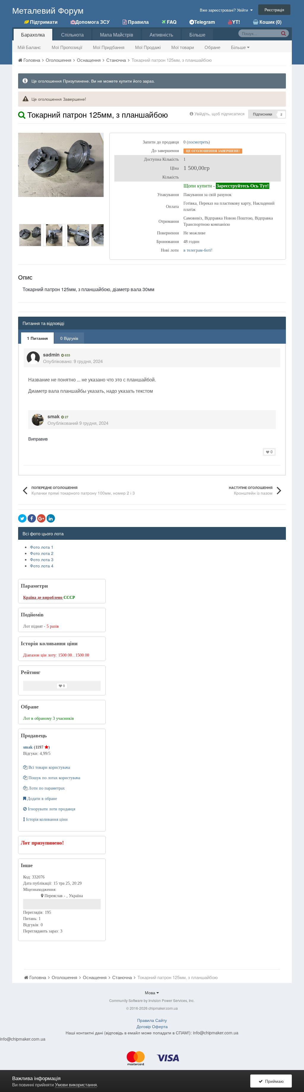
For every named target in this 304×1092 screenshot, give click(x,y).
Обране (212, 47)
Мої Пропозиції (67, 47)
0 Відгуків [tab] (69, 338)
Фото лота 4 (41, 566)
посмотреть (198, 142)
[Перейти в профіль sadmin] (33, 357)
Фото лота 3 (41, 559)
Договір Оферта (152, 1026)
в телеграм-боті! (198, 250)
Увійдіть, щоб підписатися (219, 113)
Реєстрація (274, 9)
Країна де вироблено (43, 597)
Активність (161, 34)
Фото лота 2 (41, 553)
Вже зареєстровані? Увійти (225, 10)
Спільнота (72, 34)
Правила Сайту (152, 1020)
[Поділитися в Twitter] (22, 518)
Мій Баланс (29, 47)
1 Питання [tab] (37, 338)
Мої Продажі (148, 47)
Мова (150, 992)
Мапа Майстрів (116, 34)
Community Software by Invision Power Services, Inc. (151, 1000)
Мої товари (182, 47)
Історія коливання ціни (46, 819)
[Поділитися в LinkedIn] (51, 518)
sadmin (51, 354)
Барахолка (33, 34)
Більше (239, 47)
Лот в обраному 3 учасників (48, 718)
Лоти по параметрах (46, 788)
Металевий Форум (47, 10)
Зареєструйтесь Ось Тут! (242, 185)
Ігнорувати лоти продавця (51, 809)
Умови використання (76, 1084)
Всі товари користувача (48, 767)
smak (54, 416)
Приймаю (273, 1081)
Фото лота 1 (41, 547)
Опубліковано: (73, 361)
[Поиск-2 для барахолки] (283, 33)
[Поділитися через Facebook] (32, 518)
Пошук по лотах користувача (53, 778)
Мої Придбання (108, 47)
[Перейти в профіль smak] (37, 419)
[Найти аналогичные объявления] (21, 114)
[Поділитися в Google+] (41, 518)
